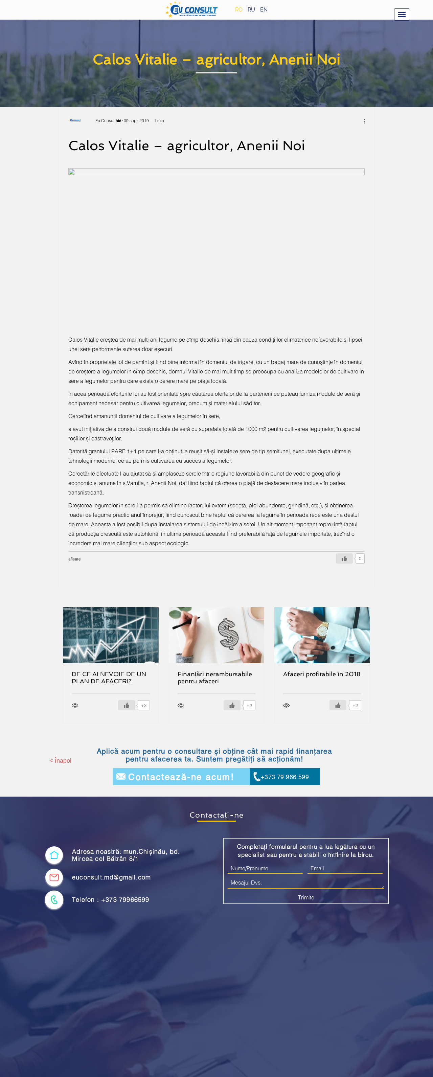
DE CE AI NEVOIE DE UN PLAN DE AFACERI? (109, 677)
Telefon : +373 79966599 (111, 899)
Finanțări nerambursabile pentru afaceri (215, 677)
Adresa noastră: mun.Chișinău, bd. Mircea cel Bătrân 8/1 (126, 855)
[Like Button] (344, 558)
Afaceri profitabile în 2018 (322, 674)
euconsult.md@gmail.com (111, 877)
